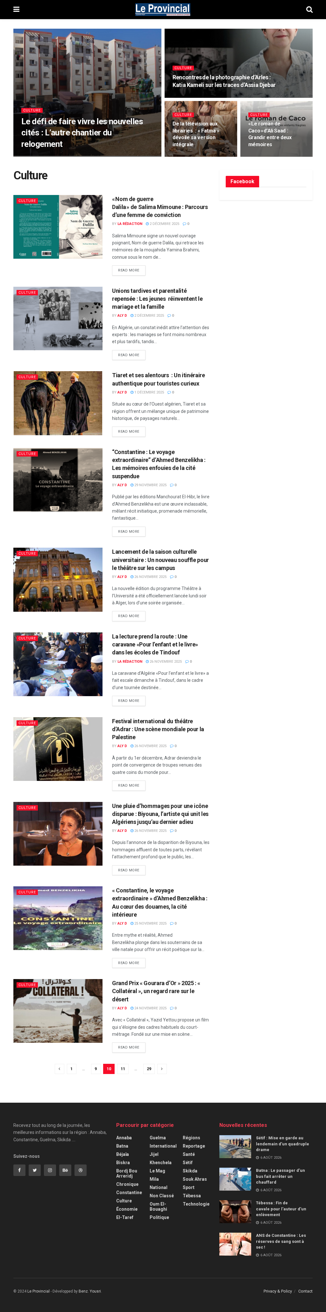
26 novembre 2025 (150, 577)
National (158, 1187)
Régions (191, 1137)
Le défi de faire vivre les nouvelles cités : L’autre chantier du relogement (82, 132)
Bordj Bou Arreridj (126, 1173)
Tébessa (192, 1195)
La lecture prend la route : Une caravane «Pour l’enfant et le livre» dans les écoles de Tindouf (155, 644)
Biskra (123, 1162)
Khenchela (161, 1162)
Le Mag (157, 1170)
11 (123, 1068)
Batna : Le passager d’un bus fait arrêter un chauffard (280, 1176)
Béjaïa (122, 1154)
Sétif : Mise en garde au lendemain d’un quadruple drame (282, 1143)
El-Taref (124, 1217)
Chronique (127, 1184)
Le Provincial (38, 1291)
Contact (305, 1291)
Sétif (188, 1162)
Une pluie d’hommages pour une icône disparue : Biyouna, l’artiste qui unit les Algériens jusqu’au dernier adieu (160, 814)
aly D (31, 156)
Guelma (158, 1137)
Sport (189, 1187)
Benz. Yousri (90, 1291)
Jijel (154, 1154)
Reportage (194, 1146)
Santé (189, 1154)
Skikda (190, 1170)
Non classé (162, 1195)
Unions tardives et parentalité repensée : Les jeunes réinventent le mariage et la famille (157, 298)
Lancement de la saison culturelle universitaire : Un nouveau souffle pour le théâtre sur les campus (160, 559)
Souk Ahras (195, 1179)
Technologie (196, 1204)
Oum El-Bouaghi (158, 1206)
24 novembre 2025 (150, 1008)
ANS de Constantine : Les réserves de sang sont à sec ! (281, 1241)
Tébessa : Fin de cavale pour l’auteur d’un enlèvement (281, 1208)
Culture (32, 110)
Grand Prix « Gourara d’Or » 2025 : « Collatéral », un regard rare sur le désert (156, 991)
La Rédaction (129, 224)
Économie (127, 1209)
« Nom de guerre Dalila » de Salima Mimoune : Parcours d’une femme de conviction (160, 207)
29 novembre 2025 (150, 485)
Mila (154, 1179)
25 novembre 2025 (150, 923)
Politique (159, 1217)
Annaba (124, 1137)
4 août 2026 (262, 156)
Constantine (129, 1192)
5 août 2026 (54, 156)
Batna (122, 1146)
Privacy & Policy (278, 1291)
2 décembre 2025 (164, 224)
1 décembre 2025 (148, 392)
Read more (128, 270)
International (163, 1146)
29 (149, 1068)
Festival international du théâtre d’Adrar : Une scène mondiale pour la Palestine (158, 729)
